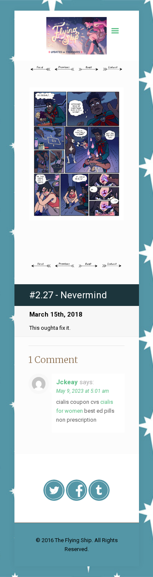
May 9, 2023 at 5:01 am (82, 391)
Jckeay (67, 382)
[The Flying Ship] (76, 35)
